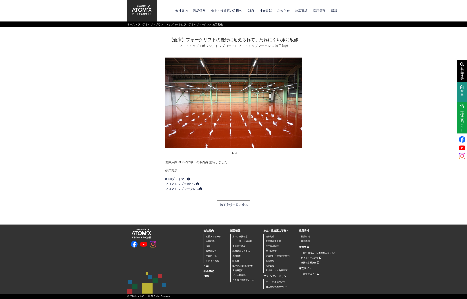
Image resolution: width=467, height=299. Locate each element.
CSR (251, 10)
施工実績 (301, 10)
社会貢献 (265, 10)
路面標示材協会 (309, 262)
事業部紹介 (211, 251)
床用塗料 (236, 256)
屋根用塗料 (237, 270)
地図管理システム (241, 251)
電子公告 (270, 265)
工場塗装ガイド (309, 274)
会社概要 (210, 241)
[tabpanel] (233, 103)
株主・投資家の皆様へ (226, 10)
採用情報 (319, 10)
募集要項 (305, 241)
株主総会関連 (272, 246)
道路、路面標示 (240, 236)
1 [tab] (232, 153)
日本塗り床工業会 (310, 257)
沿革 (208, 246)
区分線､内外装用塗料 (242, 265)
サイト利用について (275, 282)
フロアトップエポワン (180, 184)
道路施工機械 (239, 246)
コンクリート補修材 (242, 241)
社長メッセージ (213, 236)
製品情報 (199, 10)
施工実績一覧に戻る (234, 205)
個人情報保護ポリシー (276, 287)
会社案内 (181, 10)
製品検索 (462, 74)
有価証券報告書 (273, 241)
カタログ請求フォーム (243, 280)
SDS (334, 10)
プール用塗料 (239, 275)
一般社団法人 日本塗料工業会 (316, 253)
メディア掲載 (212, 260)
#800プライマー (176, 179)
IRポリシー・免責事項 (276, 270)
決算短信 (270, 236)
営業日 (462, 95)
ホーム (131, 24)
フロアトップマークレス (182, 189)
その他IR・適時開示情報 (278, 256)
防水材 (235, 260)
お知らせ (283, 10)
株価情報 (270, 260)
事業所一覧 (211, 256)
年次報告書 (271, 251)
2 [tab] (235, 153)
